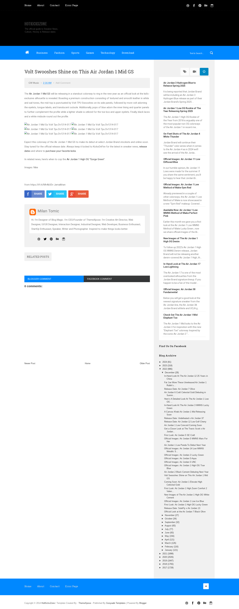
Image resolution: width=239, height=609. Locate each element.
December (170, 372)
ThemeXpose (85, 603)
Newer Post (29, 363)
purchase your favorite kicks (61, 151)
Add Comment (63, 83)
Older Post (145, 363)
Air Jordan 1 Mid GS (39, 93)
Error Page (71, 5)
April (167, 539)
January (169, 550)
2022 (165, 369)
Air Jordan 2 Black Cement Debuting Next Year (186, 472)
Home (27, 5)
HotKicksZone (35, 23)
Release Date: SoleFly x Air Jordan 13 (182, 508)
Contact (55, 5)
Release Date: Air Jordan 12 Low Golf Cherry (185, 421)
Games (90, 52)
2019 (165, 560)
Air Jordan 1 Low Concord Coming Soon (183, 425)
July (167, 529)
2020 (165, 557)
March (168, 543)
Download (128, 52)
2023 (165, 365)
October (169, 518)
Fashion (59, 52)
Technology (108, 52)
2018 (165, 564)
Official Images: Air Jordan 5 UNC (180, 462)
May (167, 536)
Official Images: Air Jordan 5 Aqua (180, 458)
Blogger (142, 603)
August (168, 525)
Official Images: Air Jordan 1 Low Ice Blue (184, 501)
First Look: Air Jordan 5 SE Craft (179, 435)
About (40, 5)
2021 (165, 553)
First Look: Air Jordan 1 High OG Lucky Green (186, 504)
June (167, 532)
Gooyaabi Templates (116, 603)
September (170, 522)
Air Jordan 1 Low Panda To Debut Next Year (185, 445)
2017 (165, 567)
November (170, 515)
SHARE (38, 193)
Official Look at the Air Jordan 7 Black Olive (185, 511)
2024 (165, 362)
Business (42, 52)
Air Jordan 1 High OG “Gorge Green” (86, 159)
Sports (75, 52)
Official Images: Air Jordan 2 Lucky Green (184, 455)
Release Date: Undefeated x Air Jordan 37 (184, 418)
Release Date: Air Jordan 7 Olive (179, 389)
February (169, 546)
